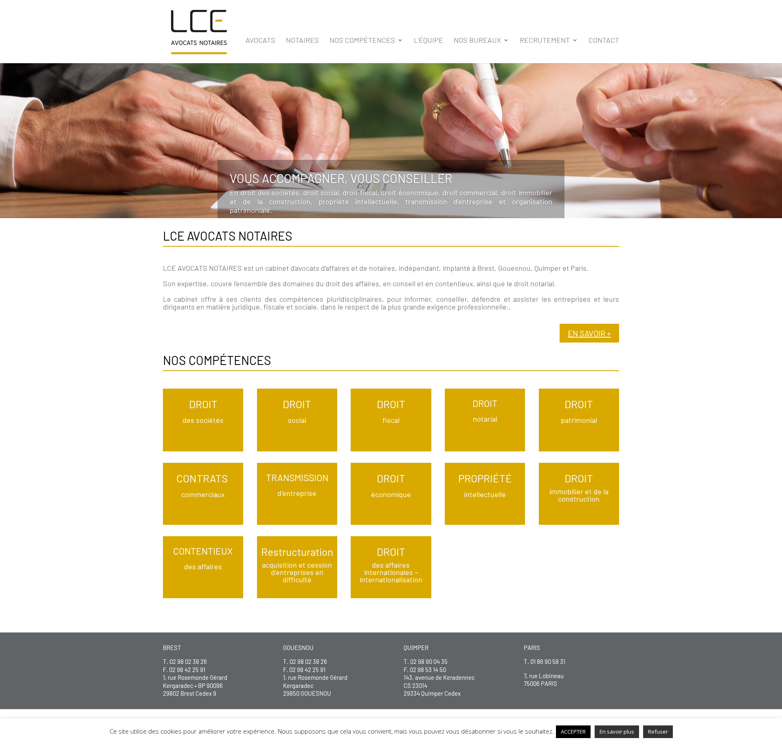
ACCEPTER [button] (573, 731)
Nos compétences (362, 40)
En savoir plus (617, 731)
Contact (604, 40)
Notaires (302, 40)
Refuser (658, 731)
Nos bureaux (477, 40)
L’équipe (428, 40)
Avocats (260, 40)
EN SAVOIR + (589, 333)
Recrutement (545, 40)
